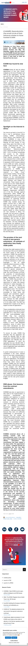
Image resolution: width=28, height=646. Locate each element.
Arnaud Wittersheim (10, 517)
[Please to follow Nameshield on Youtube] (23, 529)
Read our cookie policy (14, 642)
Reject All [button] (14, 637)
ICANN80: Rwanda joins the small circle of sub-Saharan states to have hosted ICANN (13, 34)
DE (23, 2)
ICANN (10, 513)
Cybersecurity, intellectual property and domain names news (11, 13)
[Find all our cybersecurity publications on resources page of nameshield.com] (14, 549)
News (11, 518)
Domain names (6, 518)
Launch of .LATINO (8, 583)
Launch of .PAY (7, 580)
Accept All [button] (8, 637)
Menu (2, 24)
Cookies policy (7, 577)
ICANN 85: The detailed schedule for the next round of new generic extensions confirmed (14, 611)
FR (26, 2)
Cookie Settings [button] (14, 640)
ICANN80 (19, 518)
